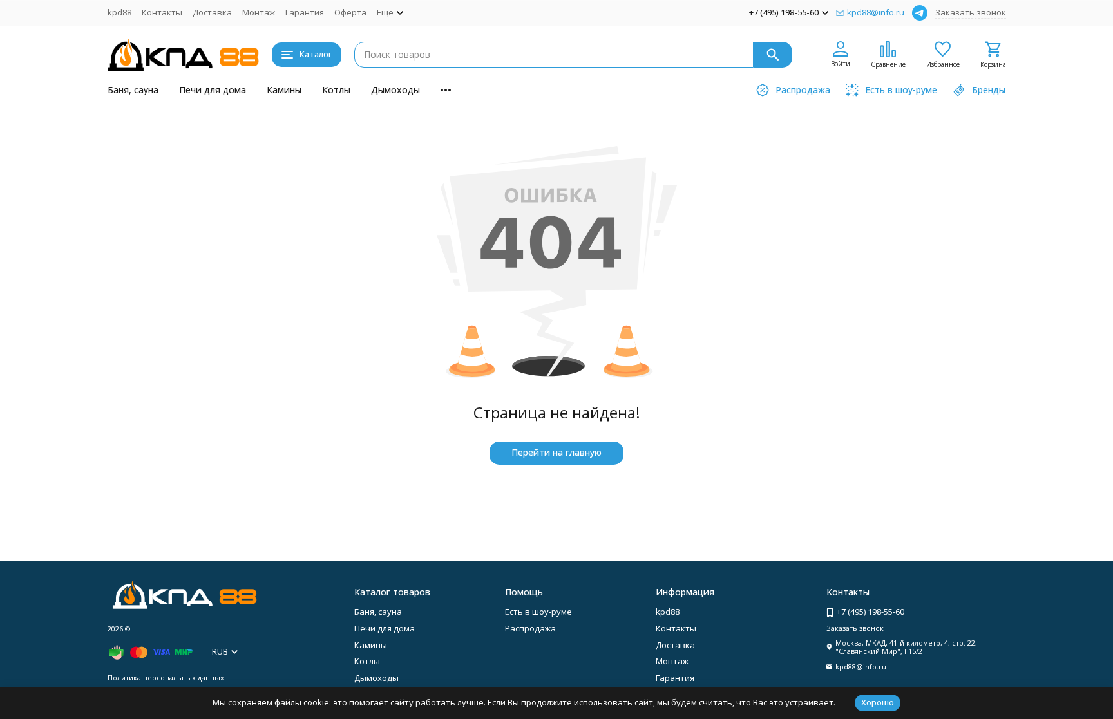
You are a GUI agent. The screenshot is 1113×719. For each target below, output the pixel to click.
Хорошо (877, 702)
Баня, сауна (133, 90)
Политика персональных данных (166, 677)
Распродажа (530, 628)
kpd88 (119, 12)
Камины (284, 90)
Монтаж (258, 12)
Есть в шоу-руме (538, 611)
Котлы (336, 90)
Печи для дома (212, 90)
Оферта (350, 12)
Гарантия (304, 12)
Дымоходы (395, 90)
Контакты (162, 12)
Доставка (212, 12)
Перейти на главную (556, 452)
